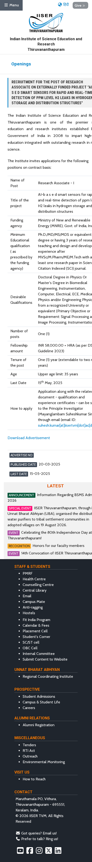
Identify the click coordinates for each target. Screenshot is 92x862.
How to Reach (34, 779)
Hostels (29, 613)
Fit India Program (36, 619)
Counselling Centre (38, 584)
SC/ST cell (31, 642)
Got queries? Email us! (39, 833)
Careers (29, 708)
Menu (13, 5)
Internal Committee (39, 653)
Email (27, 596)
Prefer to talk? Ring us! (39, 839)
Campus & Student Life (41, 702)
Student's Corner (36, 636)
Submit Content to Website (45, 659)
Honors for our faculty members (58, 545)
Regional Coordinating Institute (48, 676)
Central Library (34, 590)
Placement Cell (35, 631)
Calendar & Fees (36, 625)
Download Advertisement (29, 438)
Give (78, 5)
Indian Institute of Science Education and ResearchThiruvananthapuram (46, 44)
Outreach (30, 756)
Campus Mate (34, 601)
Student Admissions (39, 696)
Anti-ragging (33, 607)
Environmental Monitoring (44, 762)
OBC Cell (30, 648)
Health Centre (34, 579)
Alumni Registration (38, 725)
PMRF (28, 573)
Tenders (29, 745)
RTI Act (29, 750)
